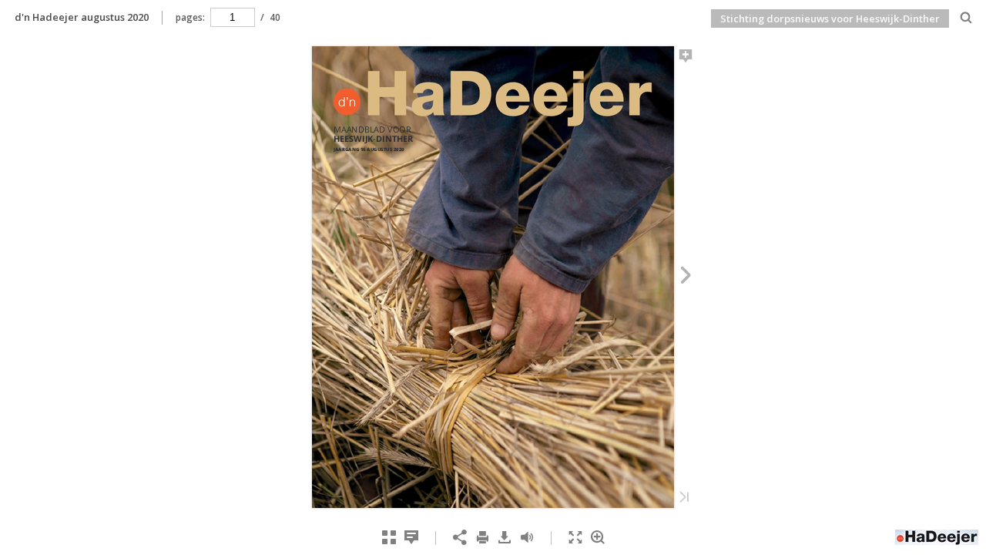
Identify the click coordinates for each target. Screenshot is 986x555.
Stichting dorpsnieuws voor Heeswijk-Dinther (830, 18)
